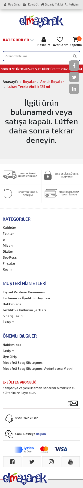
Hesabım (43, 45)
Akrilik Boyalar (52, 81)
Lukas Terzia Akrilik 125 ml (28, 87)
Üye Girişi (14, 4)
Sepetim (76, 42)
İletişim (74, 4)
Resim (7, 269)
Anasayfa (10, 81)
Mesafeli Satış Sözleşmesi (23, 362)
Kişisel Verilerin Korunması (24, 292)
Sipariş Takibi (54, 4)
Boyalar (29, 81)
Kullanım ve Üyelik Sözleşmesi (26, 298)
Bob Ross (10, 257)
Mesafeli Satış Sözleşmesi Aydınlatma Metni (38, 368)
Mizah (8, 245)
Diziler (8, 251)
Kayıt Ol (33, 4)
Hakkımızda (12, 304)
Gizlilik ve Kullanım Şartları (24, 310)
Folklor (8, 233)
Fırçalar (9, 263)
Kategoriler (16, 39)
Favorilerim (59, 45)
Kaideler (9, 227)
